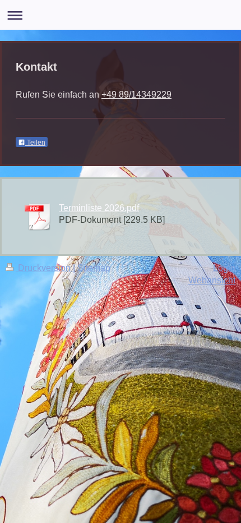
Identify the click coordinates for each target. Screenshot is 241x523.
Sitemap (93, 268)
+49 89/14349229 (136, 94)
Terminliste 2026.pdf (99, 208)
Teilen (35, 142)
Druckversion (44, 268)
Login (224, 268)
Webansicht (211, 280)
